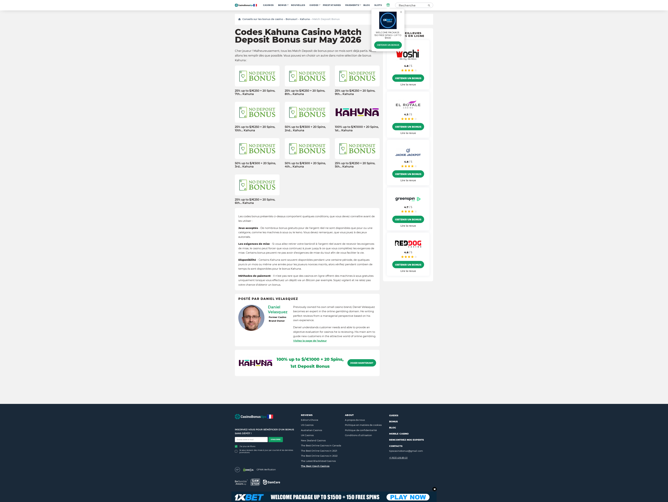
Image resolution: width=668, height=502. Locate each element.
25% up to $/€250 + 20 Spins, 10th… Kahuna (255, 128)
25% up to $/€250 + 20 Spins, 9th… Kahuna (355, 92)
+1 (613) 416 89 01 (398, 457)
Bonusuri (291, 19)
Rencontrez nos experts (406, 439)
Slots (378, 5)
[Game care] (271, 482)
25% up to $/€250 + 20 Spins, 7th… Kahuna (255, 92)
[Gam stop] (255, 482)
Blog (366, 5)
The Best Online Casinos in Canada (321, 445)
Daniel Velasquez (277, 309)
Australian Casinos (311, 430)
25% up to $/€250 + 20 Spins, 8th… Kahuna (305, 92)
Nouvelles (298, 5)
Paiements (352, 5)
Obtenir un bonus (388, 45)
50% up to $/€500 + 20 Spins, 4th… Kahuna (305, 165)
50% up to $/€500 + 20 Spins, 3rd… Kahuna (255, 165)
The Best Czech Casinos (315, 466)
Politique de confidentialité (361, 430)
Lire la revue (408, 84)
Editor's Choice (309, 420)
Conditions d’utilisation (358, 435)
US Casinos (307, 425)
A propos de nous (355, 420)
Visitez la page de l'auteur (310, 340)
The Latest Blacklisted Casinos (318, 461)
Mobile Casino (399, 433)
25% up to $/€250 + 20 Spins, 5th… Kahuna (355, 165)
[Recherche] (428, 5)
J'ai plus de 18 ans (247, 446)
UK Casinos (307, 435)
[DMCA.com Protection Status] (248, 469)
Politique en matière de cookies (363, 425)
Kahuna (305, 19)
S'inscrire (276, 439)
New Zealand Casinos (313, 440)
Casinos (268, 5)
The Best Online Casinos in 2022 (319, 455)
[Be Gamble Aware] (241, 482)
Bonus (282, 5)
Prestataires (332, 5)
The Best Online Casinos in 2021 (319, 450)
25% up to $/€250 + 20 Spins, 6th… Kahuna (255, 201)
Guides (314, 5)
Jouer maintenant (361, 363)
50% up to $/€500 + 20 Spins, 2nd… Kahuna (305, 128)
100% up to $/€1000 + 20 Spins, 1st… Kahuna (357, 128)
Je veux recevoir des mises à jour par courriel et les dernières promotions (266, 451)
